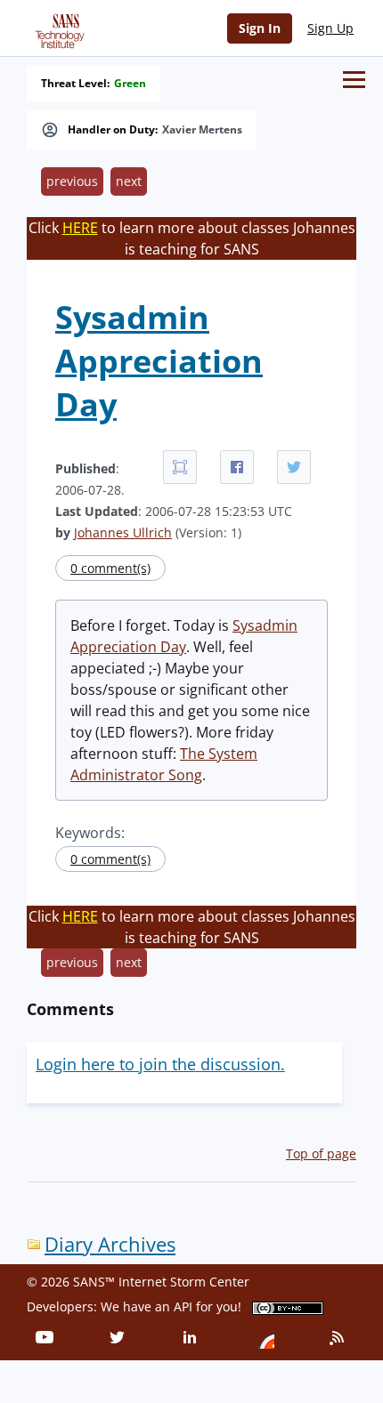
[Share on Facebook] (237, 467)
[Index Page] (57, 27)
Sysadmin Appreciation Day (159, 360)
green (130, 84)
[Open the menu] (354, 79)
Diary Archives (110, 1244)
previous (72, 181)
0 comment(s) (110, 568)
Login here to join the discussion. (160, 1064)
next (129, 181)
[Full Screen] (180, 467)
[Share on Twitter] (294, 467)
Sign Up (330, 28)
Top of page (321, 1153)
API (183, 1306)
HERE (80, 228)
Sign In (260, 28)
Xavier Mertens (202, 130)
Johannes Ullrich (123, 532)
